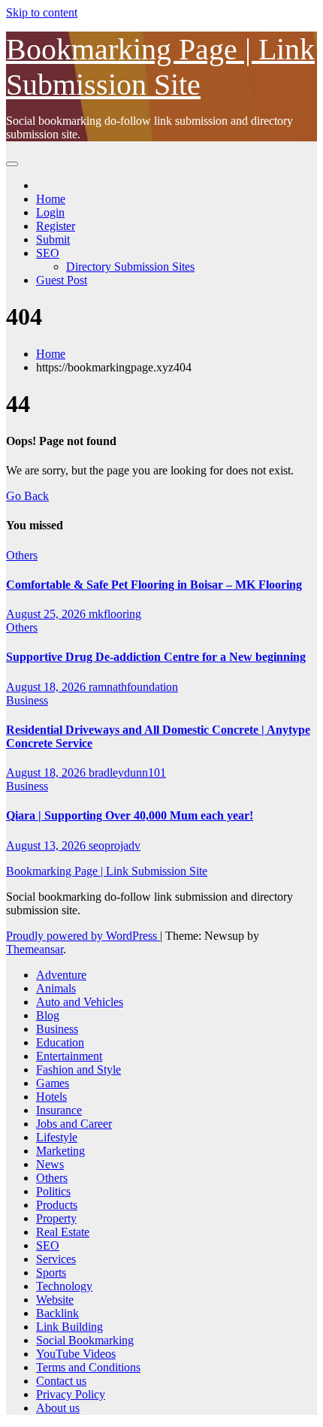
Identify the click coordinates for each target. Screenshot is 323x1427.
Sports (51, 1272)
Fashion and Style (78, 1069)
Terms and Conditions (88, 1367)
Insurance (59, 1110)
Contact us (61, 1380)
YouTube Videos (76, 1353)
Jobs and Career (74, 1123)
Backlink (57, 1313)
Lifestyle (56, 1137)
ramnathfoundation (133, 686)
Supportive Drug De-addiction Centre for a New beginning (156, 656)
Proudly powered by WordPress (83, 935)
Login (50, 212)
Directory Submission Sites (130, 266)
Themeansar (34, 949)
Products (56, 1204)
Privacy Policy (70, 1394)
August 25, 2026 (47, 613)
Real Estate (62, 1232)
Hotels (51, 1096)
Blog (47, 1015)
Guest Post (61, 280)
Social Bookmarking (85, 1340)
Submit (53, 239)
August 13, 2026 (47, 845)
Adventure (61, 974)
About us (58, 1407)
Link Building (69, 1326)
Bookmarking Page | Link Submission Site (106, 871)
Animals (56, 988)
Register (55, 226)
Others (22, 555)
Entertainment (69, 1056)
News (50, 1164)
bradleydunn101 (127, 772)
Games (52, 1083)
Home (50, 198)
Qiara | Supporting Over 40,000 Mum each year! (129, 815)
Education (60, 1042)
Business (27, 700)
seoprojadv (114, 845)
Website (55, 1299)
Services (56, 1259)
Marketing (60, 1150)
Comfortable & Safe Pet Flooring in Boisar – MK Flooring (154, 584)
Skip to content (41, 12)
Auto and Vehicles (79, 1001)
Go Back (27, 495)
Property (56, 1218)
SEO (47, 253)
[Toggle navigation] (12, 164)
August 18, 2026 (47, 686)
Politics (53, 1191)
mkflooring (115, 613)
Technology (64, 1286)
